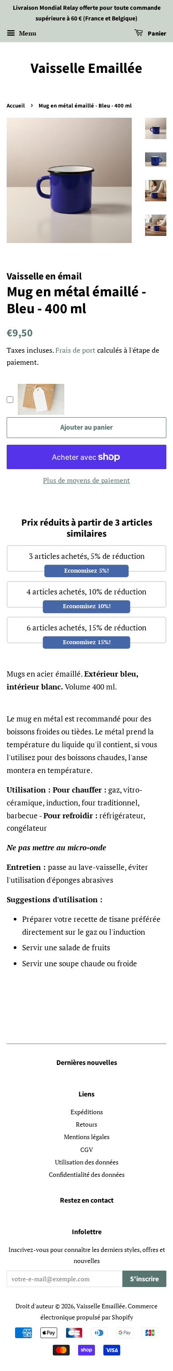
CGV (86, 1149)
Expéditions (87, 1112)
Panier (156, 33)
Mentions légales (87, 1136)
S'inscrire (144, 1279)
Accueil (16, 106)
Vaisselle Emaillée (86, 68)
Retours (86, 1124)
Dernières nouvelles (86, 1063)
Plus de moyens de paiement (86, 480)
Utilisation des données (86, 1162)
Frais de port (75, 350)
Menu (26, 33)
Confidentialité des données (87, 1174)
